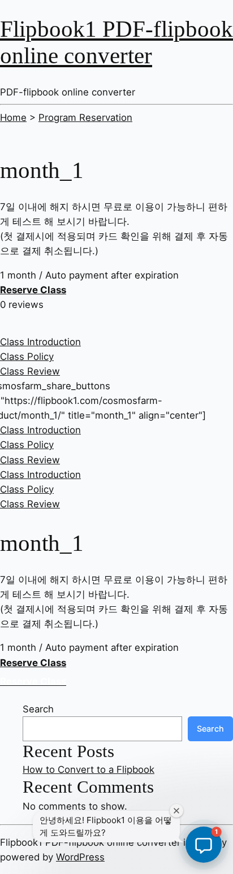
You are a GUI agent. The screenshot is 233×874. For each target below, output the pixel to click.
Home (13, 117)
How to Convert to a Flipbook (88, 769)
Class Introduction (40, 341)
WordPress (80, 857)
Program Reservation (85, 117)
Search (38, 709)
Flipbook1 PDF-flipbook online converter (116, 42)
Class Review (30, 371)
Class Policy (27, 356)
